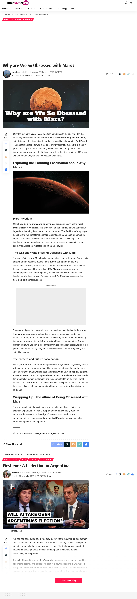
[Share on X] (120, 74)
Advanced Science (31, 433)
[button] (5, 3)
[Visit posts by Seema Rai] (7, 474)
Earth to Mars (46, 433)
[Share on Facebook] (116, 74)
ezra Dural (16, 72)
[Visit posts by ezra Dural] (7, 74)
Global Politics (11, 459)
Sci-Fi (19, 19)
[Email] (124, 74)
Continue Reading (68, 580)
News (24, 459)
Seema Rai (16, 472)
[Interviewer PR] (18, 3)
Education (9, 19)
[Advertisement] (68, 42)
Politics (33, 459)
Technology (46, 459)
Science (28, 19)
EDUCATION (58, 433)
